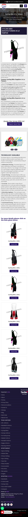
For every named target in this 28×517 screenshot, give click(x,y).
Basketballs (4, 479)
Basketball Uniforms (6, 425)
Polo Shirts (4, 468)
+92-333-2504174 (10, 497)
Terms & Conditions (6, 405)
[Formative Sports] (4, 7)
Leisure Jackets (5, 466)
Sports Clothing (5, 451)
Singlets (3, 473)
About (3, 397)
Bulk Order (4, 415)
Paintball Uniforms (6, 440)
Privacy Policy (4, 402)
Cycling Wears (4, 430)
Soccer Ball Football (6, 486)
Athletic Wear (4, 453)
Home (3, 395)
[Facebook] (2, 504)
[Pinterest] (11, 504)
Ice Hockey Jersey (5, 435)
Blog (2, 412)
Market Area (4, 417)
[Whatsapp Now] (2, 508)
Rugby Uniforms (5, 443)
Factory (3, 400)
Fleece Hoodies (5, 463)
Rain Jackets (4, 471)
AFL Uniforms (4, 423)
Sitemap (3, 410)
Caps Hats (3, 461)
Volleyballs (4, 489)
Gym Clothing (4, 458)
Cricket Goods (4, 481)
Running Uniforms (6, 445)
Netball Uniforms (5, 438)
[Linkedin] (8, 504)
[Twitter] (5, 504)
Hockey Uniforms (5, 433)
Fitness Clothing (5, 456)
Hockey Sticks (4, 484)
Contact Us (4, 407)
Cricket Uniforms (5, 428)
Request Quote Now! (14, 124)
